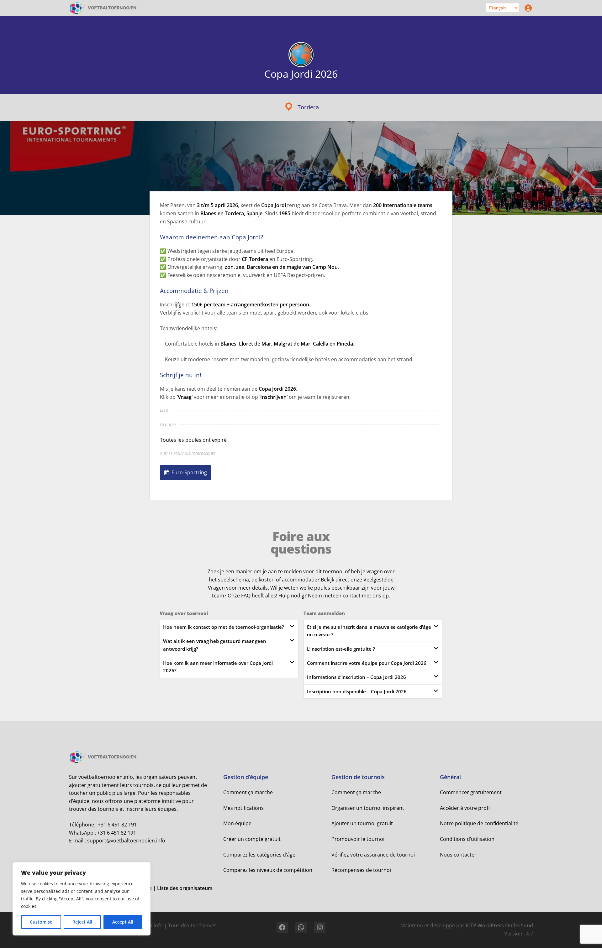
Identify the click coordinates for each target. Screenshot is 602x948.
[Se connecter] (526, 7)
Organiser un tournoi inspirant (367, 808)
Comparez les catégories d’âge (259, 854)
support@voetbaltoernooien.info (126, 840)
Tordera (308, 107)
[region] (81, 898)
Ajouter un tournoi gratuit (362, 823)
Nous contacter (458, 854)
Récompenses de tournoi (361, 870)
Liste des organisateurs (185, 888)
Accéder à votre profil (465, 808)
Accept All (122, 922)
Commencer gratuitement (471, 792)
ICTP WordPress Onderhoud (499, 925)
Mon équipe (237, 823)
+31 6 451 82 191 (117, 824)
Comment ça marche (248, 792)
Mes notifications (243, 808)
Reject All (82, 922)
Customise (41, 922)
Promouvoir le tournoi (357, 839)
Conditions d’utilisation (467, 839)
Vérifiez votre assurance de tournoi (373, 854)
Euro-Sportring (189, 472)
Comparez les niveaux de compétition (267, 870)
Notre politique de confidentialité (479, 823)
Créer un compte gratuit (252, 839)
